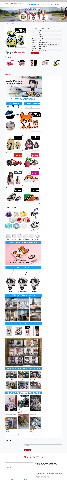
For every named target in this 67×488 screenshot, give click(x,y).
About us (38, 4)
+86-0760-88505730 (48, 1)
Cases (44, 4)
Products (33, 4)
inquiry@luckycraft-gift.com (58, 1)
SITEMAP (36, 479)
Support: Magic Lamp (33, 484)
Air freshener (14, 23)
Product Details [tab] (8, 74)
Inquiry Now (34, 53)
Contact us (57, 4)
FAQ (52, 4)
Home (29, 4)
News (48, 4)
